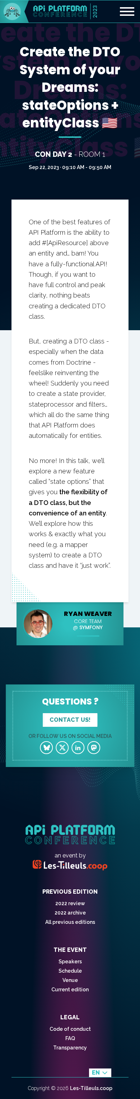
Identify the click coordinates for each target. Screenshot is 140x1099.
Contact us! (70, 719)
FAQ (70, 1038)
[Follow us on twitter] (62, 747)
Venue (70, 980)
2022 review (70, 903)
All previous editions (70, 922)
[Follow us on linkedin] (77, 747)
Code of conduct (70, 1029)
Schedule (70, 971)
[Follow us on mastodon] (93, 747)
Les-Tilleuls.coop (91, 1088)
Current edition (70, 989)
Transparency (70, 1048)
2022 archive (70, 913)
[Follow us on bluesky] (46, 747)
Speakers (70, 961)
